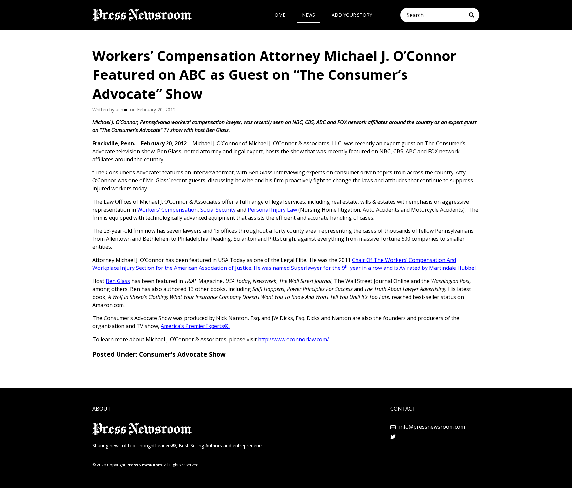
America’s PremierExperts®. (195, 326)
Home (278, 15)
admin (122, 109)
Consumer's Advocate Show (182, 354)
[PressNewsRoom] (142, 15)
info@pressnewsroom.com (432, 426)
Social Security (218, 209)
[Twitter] (393, 436)
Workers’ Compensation (167, 209)
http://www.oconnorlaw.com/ (293, 339)
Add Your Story (352, 15)
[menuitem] (278, 15)
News (308, 15)
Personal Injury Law (272, 209)
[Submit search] (474, 15)
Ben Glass (118, 281)
